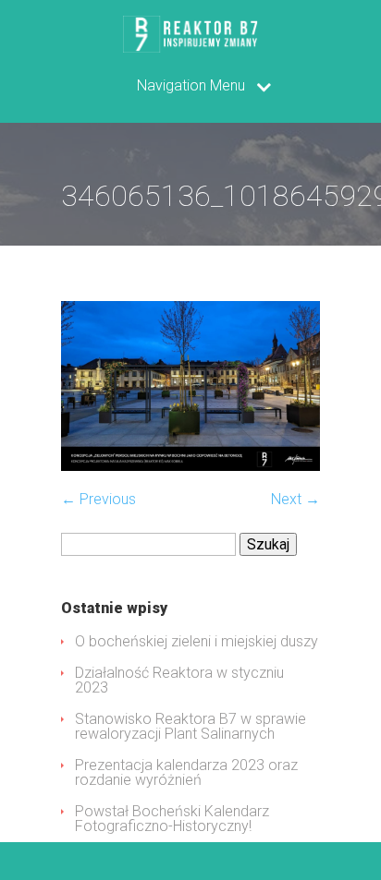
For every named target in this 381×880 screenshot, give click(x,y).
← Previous (98, 499)
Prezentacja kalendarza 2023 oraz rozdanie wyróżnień (186, 772)
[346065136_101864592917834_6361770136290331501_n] (190, 466)
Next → (295, 499)
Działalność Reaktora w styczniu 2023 (179, 680)
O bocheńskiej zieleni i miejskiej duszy (196, 641)
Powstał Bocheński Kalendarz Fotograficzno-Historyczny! (172, 818)
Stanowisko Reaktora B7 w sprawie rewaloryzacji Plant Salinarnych (190, 726)
